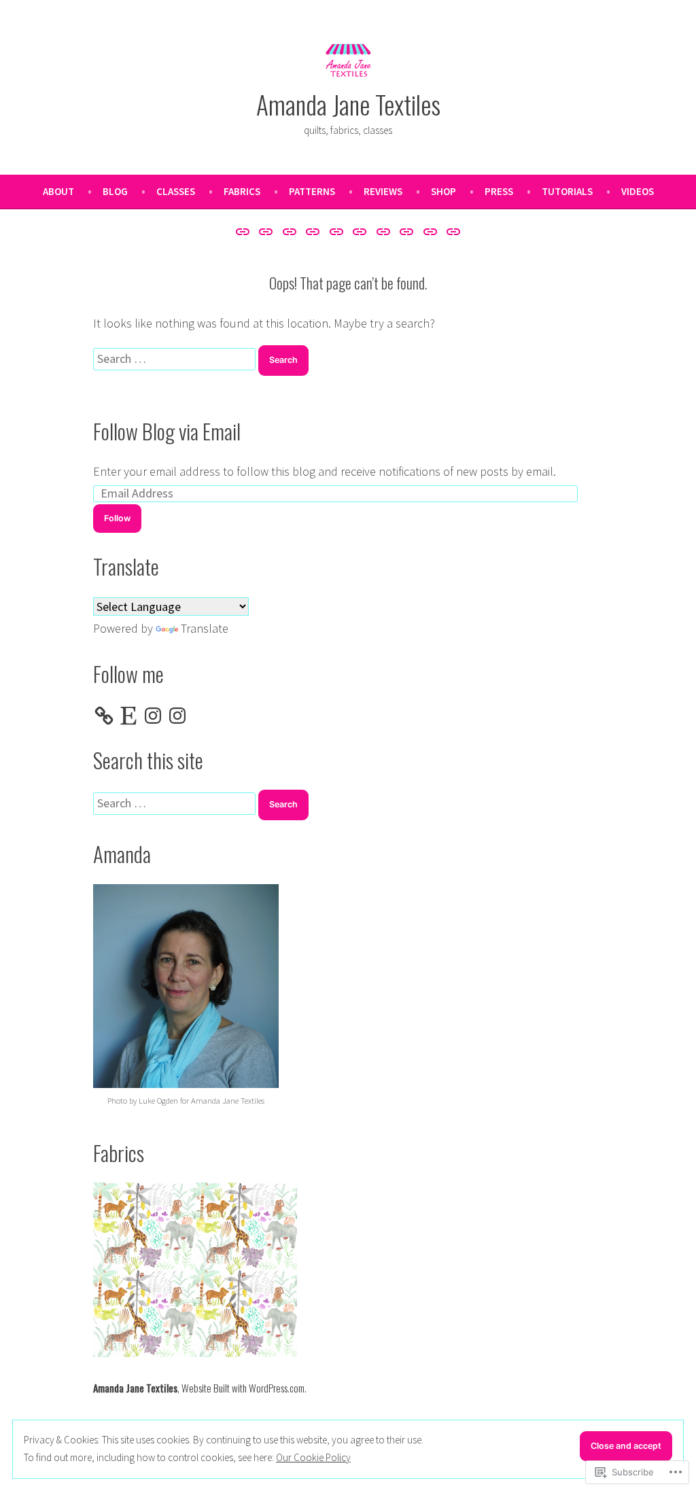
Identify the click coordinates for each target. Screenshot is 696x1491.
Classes (175, 191)
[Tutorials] (430, 231)
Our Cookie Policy (313, 1457)
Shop (443, 191)
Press (499, 191)
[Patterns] (336, 231)
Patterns (312, 191)
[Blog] (266, 231)
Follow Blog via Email (167, 430)
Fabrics (242, 191)
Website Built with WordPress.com (242, 1387)
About (58, 191)
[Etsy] (128, 715)
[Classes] (289, 231)
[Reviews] (360, 231)
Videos (637, 191)
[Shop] (384, 231)
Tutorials (567, 191)
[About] (244, 231)
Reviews (383, 191)
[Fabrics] (313, 231)
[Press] (407, 231)
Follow (117, 518)
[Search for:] (175, 358)
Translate (204, 628)
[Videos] (452, 231)
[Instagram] (153, 715)
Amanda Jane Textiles (348, 104)
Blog (115, 191)
